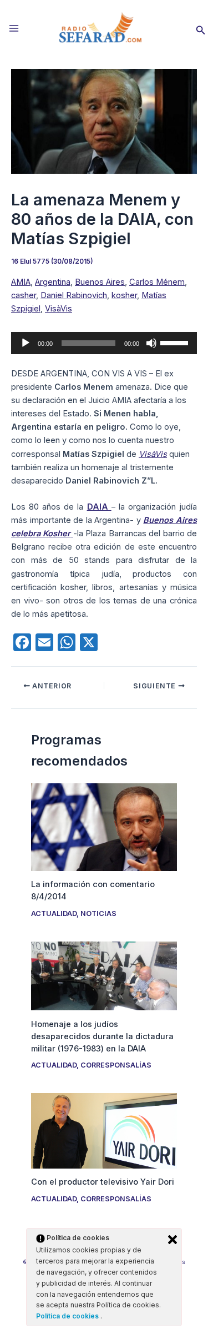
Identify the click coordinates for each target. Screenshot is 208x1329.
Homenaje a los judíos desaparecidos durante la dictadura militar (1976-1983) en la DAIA (102, 1036)
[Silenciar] (151, 343)
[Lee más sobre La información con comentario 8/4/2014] (103, 827)
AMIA (21, 282)
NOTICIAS (98, 913)
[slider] (175, 342)
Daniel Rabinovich (73, 295)
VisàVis (58, 309)
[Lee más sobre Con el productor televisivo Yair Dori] (103, 1130)
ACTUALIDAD (54, 913)
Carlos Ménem (157, 282)
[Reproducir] (25, 343)
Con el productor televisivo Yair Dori (102, 1182)
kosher (124, 295)
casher (23, 295)
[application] (104, 343)
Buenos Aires (100, 282)
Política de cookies (68, 1316)
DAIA (99, 507)
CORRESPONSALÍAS (115, 1065)
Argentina (52, 282)
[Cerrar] (172, 1239)
